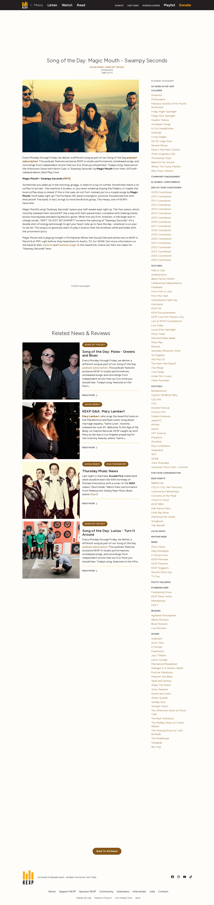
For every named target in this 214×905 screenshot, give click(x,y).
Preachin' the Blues (162, 676)
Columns (156, 90)
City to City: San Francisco (166, 487)
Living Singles (159, 136)
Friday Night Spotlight (164, 111)
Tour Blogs (157, 367)
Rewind (155, 346)
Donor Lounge (151, 5)
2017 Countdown (161, 226)
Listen (52, 5)
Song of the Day (114, 67)
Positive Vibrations (162, 672)
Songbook (157, 521)
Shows (155, 634)
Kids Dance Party (161, 508)
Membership (158, 600)
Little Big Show (160, 512)
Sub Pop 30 (158, 359)
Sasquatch (157, 450)
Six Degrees (158, 355)
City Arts (156, 399)
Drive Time (157, 642)
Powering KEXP (160, 588)
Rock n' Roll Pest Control (165, 149)
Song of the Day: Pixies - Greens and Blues (108, 353)
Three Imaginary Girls (163, 153)
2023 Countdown (161, 251)
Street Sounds (159, 697)
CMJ (154, 403)
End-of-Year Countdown (166, 187)
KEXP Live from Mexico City (167, 316)
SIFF (153, 454)
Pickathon (156, 437)
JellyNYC (156, 420)
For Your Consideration (166, 473)
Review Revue (159, 145)
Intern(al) (156, 132)
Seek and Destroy (161, 680)
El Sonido (156, 647)
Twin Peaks (157, 372)
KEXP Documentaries (163, 312)
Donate (185, 5)
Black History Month (163, 278)
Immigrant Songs (161, 124)
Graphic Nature (160, 120)
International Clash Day (164, 300)
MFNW (155, 424)
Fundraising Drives (161, 592)
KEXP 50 (156, 308)
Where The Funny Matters (166, 166)
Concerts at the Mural (163, 495)
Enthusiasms (158, 99)
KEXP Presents (159, 563)
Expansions (157, 651)
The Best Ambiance (162, 718)
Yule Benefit (158, 525)
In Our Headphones (162, 128)
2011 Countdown (161, 200)
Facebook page (67, 245)
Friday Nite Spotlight (163, 115)
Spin (94, 494)
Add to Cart (158, 270)
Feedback (156, 287)
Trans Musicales (160, 462)
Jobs (152, 891)
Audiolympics (159, 274)
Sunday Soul (158, 702)
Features (156, 266)
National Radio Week (163, 338)
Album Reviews (160, 619)
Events (119, 5)
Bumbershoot (159, 390)
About (52, 891)
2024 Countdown (161, 255)
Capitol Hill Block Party (164, 395)
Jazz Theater (158, 655)
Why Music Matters (162, 170)
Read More (88, 395)
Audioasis (156, 638)
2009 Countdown (161, 192)
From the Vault (159, 295)
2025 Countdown (161, 260)
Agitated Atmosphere (163, 615)
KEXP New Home (161, 596)
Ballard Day (157, 483)
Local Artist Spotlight (163, 329)
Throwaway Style (161, 158)
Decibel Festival (160, 407)
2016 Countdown (161, 221)
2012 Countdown (161, 204)
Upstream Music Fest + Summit (169, 467)
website (48, 245)
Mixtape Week (159, 537)
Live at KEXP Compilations (166, 321)
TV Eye (155, 576)
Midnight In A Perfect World (167, 668)
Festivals (156, 386)
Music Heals (158, 333)
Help (137, 898)
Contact (163, 891)
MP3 (66, 178)
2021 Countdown (161, 243)
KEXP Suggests (160, 568)
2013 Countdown (161, 209)
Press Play (156, 342)
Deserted (156, 95)
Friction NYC (158, 412)
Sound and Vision (161, 693)
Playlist (169, 5)
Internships (139, 891)
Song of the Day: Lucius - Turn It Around (108, 533)
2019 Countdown (161, 234)
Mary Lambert (90, 416)
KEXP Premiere (159, 559)
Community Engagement (165, 177)
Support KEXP (67, 891)
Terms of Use (83, 898)
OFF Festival (158, 433)
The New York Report (163, 363)
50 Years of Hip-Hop (162, 86)
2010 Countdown (161, 196)
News (154, 542)
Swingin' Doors (159, 706)
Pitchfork (156, 441)
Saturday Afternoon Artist (166, 350)
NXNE (155, 429)
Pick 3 (154, 605)
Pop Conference (160, 445)
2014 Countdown (161, 213)
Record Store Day (161, 572)
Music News (158, 546)
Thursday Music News (100, 471)
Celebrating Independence (166, 283)
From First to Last (161, 291)
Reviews (156, 611)
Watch (67, 5)
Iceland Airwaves (160, 416)
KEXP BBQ (157, 504)
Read (81, 5)
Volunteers (123, 891)
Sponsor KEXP (87, 891)
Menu (38, 5)
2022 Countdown (161, 247)
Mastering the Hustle (163, 516)
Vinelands (156, 742)
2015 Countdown (161, 217)
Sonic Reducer (159, 689)
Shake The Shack (161, 685)
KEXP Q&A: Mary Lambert (103, 411)
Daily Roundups (116, 464)
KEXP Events (158, 478)
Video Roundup (160, 380)
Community (106, 891)
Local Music (97, 67)
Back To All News (107, 851)
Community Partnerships (165, 491)
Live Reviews (158, 628)
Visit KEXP (133, 5)
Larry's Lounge (159, 659)
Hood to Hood (160, 500)
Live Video (157, 325)
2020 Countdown (161, 238)
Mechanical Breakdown (164, 664)
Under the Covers (161, 376)
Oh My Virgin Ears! (161, 141)
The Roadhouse (160, 738)
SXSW (155, 458)
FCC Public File (123, 898)
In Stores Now (159, 555)
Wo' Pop (156, 747)
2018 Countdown (161, 230)
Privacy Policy (103, 898)
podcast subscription (95, 367)
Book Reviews (159, 623)
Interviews (157, 304)
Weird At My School (162, 162)
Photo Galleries (161, 582)
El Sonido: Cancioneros (165, 182)
